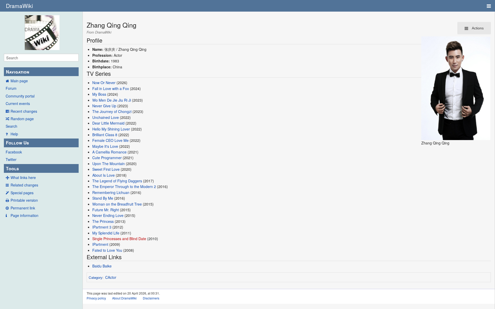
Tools (12, 168)
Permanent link (23, 207)
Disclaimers (151, 298)
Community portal (20, 96)
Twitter (11, 159)
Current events (18, 103)
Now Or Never (104, 82)
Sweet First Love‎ (106, 169)
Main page (19, 80)
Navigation (17, 72)
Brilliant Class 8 (104, 134)
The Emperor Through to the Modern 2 (124, 186)
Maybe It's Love (105, 146)
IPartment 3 (101, 227)
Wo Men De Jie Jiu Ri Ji (111, 100)
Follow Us (17, 143)
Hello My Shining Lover (111, 129)
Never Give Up (104, 105)
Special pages (22, 192)
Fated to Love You (107, 250)
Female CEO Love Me (110, 140)
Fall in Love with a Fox (110, 88)
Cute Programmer (107, 157)
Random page (22, 118)
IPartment (100, 244)
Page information (24, 215)
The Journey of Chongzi (111, 111)
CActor (110, 277)
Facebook (14, 152)
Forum (11, 88)
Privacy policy (96, 298)
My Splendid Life (105, 232)
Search (11, 126)
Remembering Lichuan (110, 192)
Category (95, 277)
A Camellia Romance (109, 152)
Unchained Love (105, 117)
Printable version (24, 200)
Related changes (24, 185)
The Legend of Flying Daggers (117, 180)
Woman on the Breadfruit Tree (117, 204)
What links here (23, 177)
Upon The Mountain (108, 163)
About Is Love (103, 175)
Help (14, 133)
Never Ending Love (107, 215)
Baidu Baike (102, 266)
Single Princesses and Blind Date (119, 238)
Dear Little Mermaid (108, 123)
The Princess (103, 221)
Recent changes (24, 111)
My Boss (99, 94)
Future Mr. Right (105, 209)
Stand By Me (102, 198)
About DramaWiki (124, 298)
